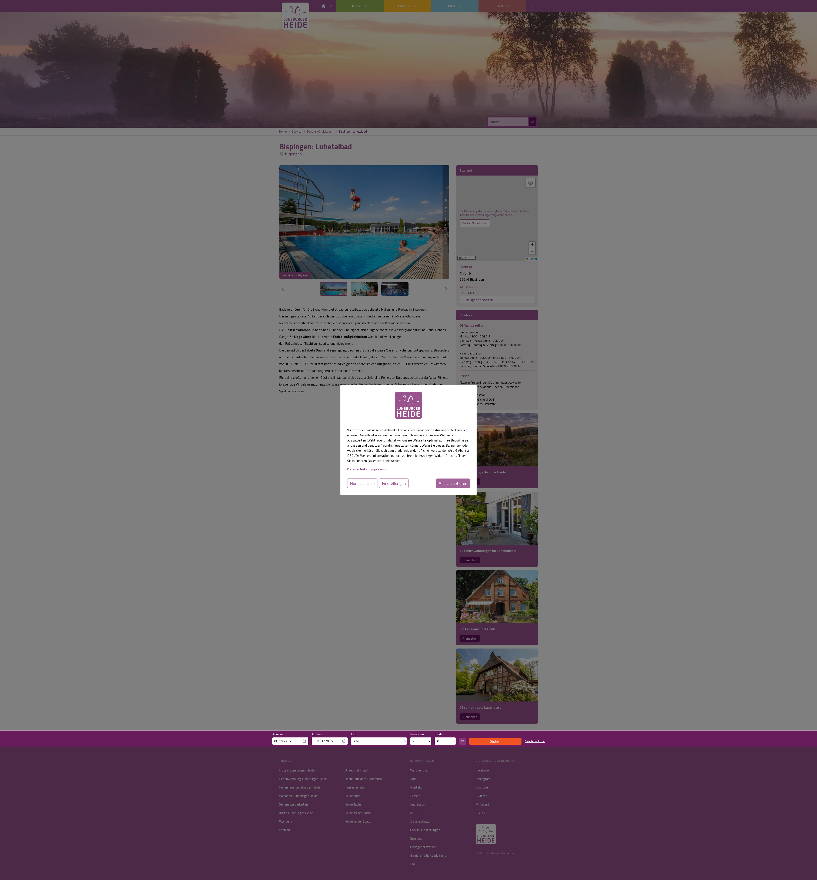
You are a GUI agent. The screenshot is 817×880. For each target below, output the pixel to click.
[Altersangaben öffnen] (462, 741)
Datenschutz (357, 469)
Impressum (379, 469)
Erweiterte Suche (535, 741)
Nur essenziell (362, 483)
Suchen (495, 741)
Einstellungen (394, 483)
